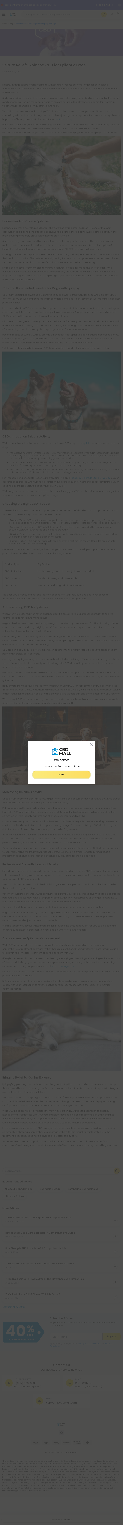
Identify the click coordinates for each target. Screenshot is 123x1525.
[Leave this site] (92, 744)
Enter (61, 774)
